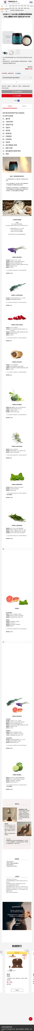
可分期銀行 (18, 73)
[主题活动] (2, 6)
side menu (30, 1019)
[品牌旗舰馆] (6, 6)
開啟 (31, 2)
